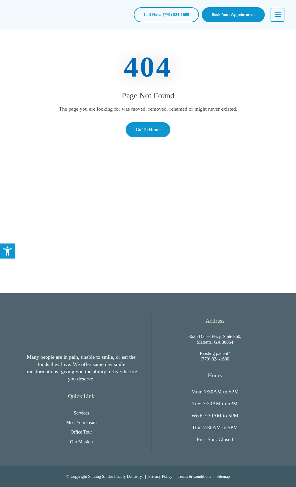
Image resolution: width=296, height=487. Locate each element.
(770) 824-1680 (215, 358)
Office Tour (81, 432)
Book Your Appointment (233, 14)
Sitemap (223, 476)
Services (81, 412)
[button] (7, 251)
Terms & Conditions (194, 476)
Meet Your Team (81, 422)
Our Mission (81, 441)
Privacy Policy (160, 476)
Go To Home (148, 129)
